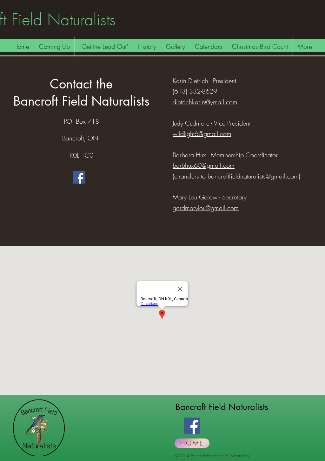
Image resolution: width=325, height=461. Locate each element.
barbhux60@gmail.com (204, 165)
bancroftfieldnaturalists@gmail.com (253, 176)
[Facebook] (79, 177)
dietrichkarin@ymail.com (205, 102)
